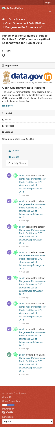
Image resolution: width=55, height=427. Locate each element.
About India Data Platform (14, 393)
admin (22, 175)
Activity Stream (18, 163)
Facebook (9, 125)
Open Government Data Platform (25, 23)
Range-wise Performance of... (24, 27)
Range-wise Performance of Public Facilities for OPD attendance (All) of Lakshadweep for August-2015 (32, 185)
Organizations (17, 19)
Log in (48, 2)
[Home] (3, 19)
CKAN (7, 412)
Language (7, 416)
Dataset (15, 150)
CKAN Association (11, 400)
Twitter (7, 119)
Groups (15, 156)
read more (7, 105)
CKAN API (7, 397)
